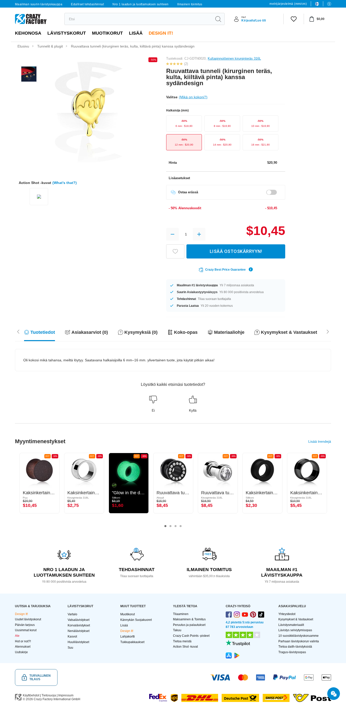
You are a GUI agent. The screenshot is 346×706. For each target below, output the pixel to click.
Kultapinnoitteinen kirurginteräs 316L (234, 58)
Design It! (161, 33)
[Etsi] (218, 19)
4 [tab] (180, 526)
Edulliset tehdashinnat (87, 4)
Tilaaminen (180, 614)
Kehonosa (28, 33)
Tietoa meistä (182, 641)
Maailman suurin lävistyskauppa (38, 4)
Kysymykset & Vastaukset (295, 619)
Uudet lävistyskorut (28, 619)
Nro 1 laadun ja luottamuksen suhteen (140, 4)
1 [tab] (165, 526)
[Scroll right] (18, 331)
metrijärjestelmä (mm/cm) (288, 4)
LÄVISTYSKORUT (66, 33)
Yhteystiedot (286, 614)
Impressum (65, 695)
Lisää (136, 33)
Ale (17, 636)
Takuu (177, 630)
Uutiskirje (21, 652)
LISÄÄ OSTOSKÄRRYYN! (236, 251)
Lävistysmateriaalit (291, 625)
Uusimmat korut (25, 630)
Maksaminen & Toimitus (189, 619)
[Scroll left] (327, 331)
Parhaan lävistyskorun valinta (298, 641)
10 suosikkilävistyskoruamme (298, 636)
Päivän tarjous (25, 625)
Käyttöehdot (31, 695)
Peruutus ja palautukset (189, 625)
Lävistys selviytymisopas (295, 630)
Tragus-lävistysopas (292, 652)
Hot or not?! (23, 641)
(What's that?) (64, 183)
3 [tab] (175, 526)
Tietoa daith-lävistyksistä (295, 646)
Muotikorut (107, 33)
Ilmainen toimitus (189, 4)
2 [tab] (170, 526)
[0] (293, 19)
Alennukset (22, 646)
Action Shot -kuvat (185, 646)
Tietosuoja (49, 695)
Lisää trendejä (319, 441)
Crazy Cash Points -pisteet (191, 636)
